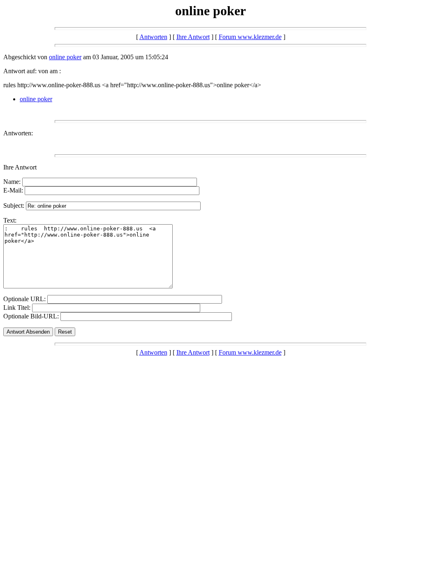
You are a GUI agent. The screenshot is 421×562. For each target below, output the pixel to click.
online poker (65, 56)
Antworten (153, 36)
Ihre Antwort (193, 36)
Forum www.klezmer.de (250, 36)
